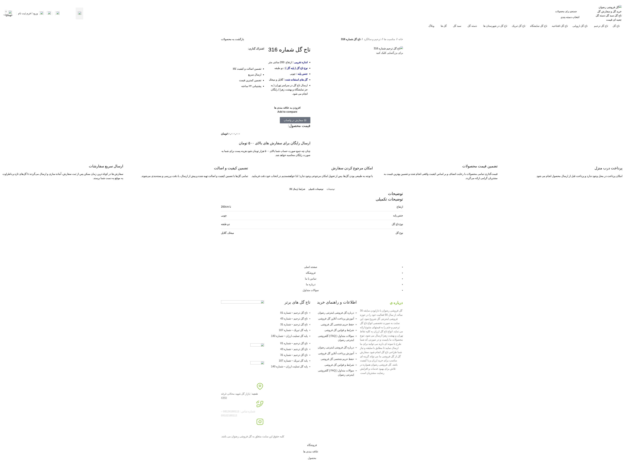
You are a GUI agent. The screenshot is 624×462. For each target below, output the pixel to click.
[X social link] (15, 2)
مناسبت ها (389, 39)
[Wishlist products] (49, 13)
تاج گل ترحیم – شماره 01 (294, 312)
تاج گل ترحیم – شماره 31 (294, 324)
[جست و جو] (79, 13)
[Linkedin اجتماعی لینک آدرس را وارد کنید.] (4, 2)
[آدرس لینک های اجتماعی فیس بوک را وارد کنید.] (19, 2)
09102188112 (569, 2)
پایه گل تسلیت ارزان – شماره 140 (289, 336)
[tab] (331, 189)
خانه (400, 39)
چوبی (224, 215)
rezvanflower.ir (229, 429)
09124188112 (585, 2)
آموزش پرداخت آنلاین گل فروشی (336, 318)
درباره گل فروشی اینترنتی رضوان (336, 312)
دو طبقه (225, 224)
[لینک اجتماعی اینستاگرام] (12, 2)
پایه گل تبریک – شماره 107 (293, 330)
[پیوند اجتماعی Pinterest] (8, 2)
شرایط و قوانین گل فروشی (339, 330)
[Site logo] (609, 13)
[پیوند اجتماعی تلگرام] (242, 54)
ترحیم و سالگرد (372, 39)
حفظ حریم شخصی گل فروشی (337, 324)
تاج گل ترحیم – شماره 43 (294, 318)
